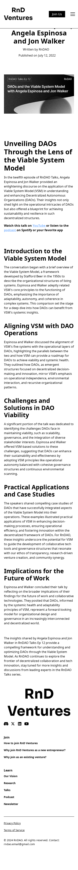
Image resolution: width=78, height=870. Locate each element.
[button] (72, 14)
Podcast (9, 797)
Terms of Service (14, 830)
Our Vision (10, 776)
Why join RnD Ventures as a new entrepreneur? (35, 750)
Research (10, 783)
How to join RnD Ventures (21, 743)
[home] (18, 14)
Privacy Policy (12, 823)
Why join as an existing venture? (25, 757)
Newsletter (11, 804)
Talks (7, 790)
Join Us (57, 14)
